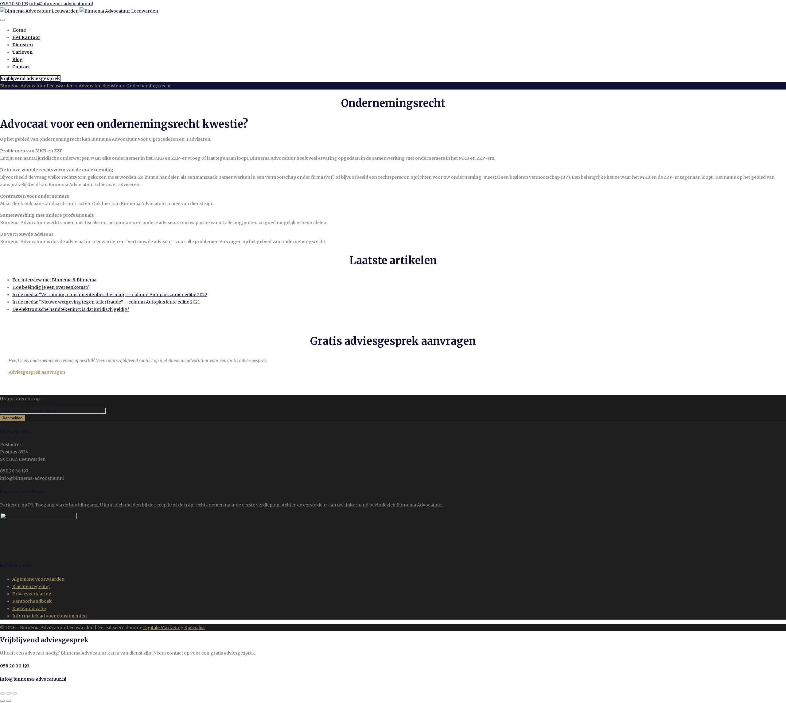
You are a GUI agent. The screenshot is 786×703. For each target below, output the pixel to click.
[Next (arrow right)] (8, 701)
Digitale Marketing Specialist (174, 627)
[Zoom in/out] (14, 693)
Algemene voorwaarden (38, 579)
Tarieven (22, 52)
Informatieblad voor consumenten (49, 616)
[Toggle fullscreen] (8, 693)
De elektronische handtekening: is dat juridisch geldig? (70, 309)
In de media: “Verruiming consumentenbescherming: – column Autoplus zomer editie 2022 (109, 294)
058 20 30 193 (14, 3)
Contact (21, 67)
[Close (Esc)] (2, 693)
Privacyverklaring (32, 594)
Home (19, 30)
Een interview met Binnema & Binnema (54, 280)
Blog (17, 59)
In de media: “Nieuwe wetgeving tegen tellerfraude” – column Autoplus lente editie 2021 (106, 302)
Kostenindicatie (29, 608)
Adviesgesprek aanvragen (37, 372)
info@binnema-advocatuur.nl (61, 3)
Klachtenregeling (31, 586)
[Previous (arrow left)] (2, 701)
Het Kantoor (26, 37)
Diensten (22, 45)
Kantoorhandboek (32, 601)
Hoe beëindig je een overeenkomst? (50, 287)
